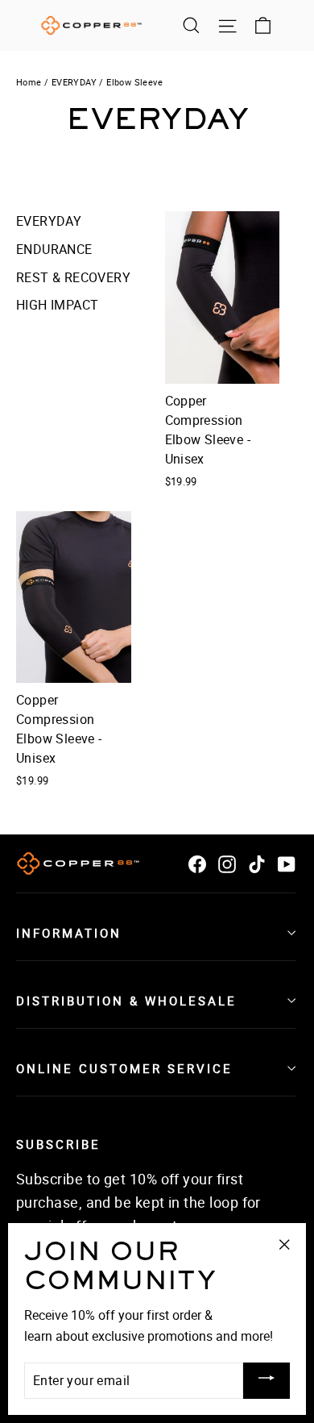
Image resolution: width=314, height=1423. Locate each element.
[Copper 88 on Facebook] (197, 863)
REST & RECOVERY (73, 277)
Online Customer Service (124, 1068)
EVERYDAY (74, 82)
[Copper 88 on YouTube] (286, 863)
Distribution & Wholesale (126, 1000)
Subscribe (58, 1143)
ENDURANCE (54, 249)
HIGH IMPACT (57, 305)
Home (29, 82)
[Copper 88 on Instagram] (227, 863)
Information (69, 933)
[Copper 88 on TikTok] (257, 863)
